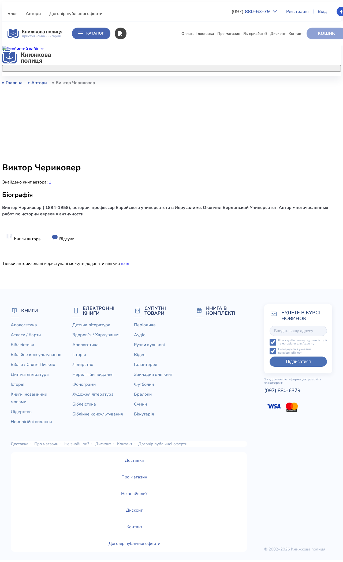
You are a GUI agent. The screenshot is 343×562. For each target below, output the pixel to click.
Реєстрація (297, 11)
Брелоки (143, 394)
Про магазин (228, 33)
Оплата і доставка (197, 33)
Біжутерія (144, 414)
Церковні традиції (122, 181)
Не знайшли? (76, 444)
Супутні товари (155, 311)
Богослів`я (116, 211)
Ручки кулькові (149, 345)
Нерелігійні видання (125, 171)
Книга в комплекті (220, 311)
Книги (29, 310)
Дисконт (277, 33)
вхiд (125, 264)
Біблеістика (117, 102)
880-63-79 (251, 11)
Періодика (145, 325)
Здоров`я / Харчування (127, 231)
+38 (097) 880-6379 (283, 83)
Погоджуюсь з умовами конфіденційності (294, 351)
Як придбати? (255, 33)
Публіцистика (119, 201)
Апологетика (118, 82)
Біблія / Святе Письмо (126, 122)
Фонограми (84, 384)
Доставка (19, 444)
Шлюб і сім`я (118, 221)
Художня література (93, 394)
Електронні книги (98, 311)
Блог (12, 14)
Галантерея (145, 365)
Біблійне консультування (129, 112)
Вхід (322, 11)
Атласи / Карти (120, 92)
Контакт (296, 33)
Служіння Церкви (122, 191)
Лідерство (115, 161)
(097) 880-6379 (282, 390)
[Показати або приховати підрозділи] (173, 67)
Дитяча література (123, 132)
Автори (33, 14)
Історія (112, 142)
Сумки (140, 404)
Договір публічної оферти (75, 14)
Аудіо (140, 335)
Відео (140, 355)
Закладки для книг (153, 374)
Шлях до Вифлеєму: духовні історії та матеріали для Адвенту (302, 342)
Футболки (144, 384)
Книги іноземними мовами (130, 152)
